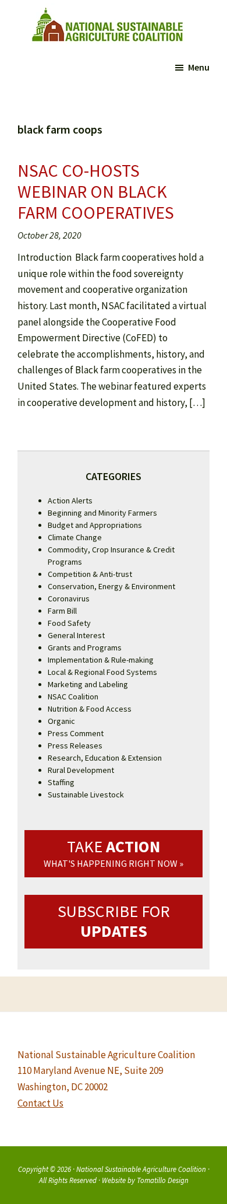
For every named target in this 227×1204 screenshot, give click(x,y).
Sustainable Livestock (86, 794)
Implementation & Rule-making (101, 659)
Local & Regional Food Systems (102, 672)
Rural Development (81, 770)
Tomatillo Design (163, 1180)
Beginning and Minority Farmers (102, 513)
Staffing (61, 782)
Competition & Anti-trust (90, 574)
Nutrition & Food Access (90, 709)
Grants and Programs (85, 647)
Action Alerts (70, 500)
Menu (199, 67)
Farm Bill (62, 611)
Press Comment (76, 733)
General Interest (76, 635)
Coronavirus (69, 598)
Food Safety (69, 623)
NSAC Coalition (73, 696)
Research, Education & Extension (105, 757)
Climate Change (75, 537)
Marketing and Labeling (88, 684)
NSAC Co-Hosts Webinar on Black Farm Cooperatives (95, 191)
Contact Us (40, 1103)
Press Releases (75, 745)
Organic (61, 721)
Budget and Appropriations (95, 525)
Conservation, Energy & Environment (111, 586)
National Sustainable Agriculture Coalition (141, 1169)
